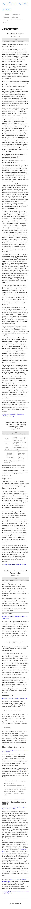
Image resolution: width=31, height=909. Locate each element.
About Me (7, 14)
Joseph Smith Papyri (15, 879)
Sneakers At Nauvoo (15, 34)
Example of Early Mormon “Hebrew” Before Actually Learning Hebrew (15, 424)
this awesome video (20, 799)
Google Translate (22, 770)
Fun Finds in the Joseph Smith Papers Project (15, 572)
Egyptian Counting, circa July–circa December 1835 (14, 698)
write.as (19, 903)
